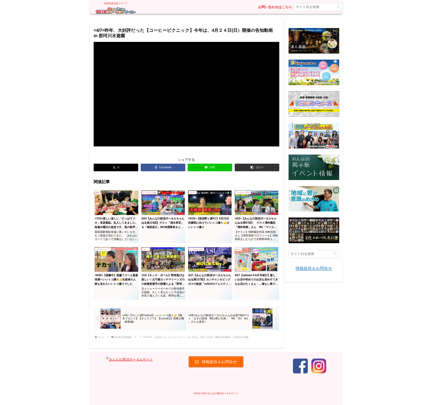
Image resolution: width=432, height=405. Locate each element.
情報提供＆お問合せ (313, 268)
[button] (338, 7)
